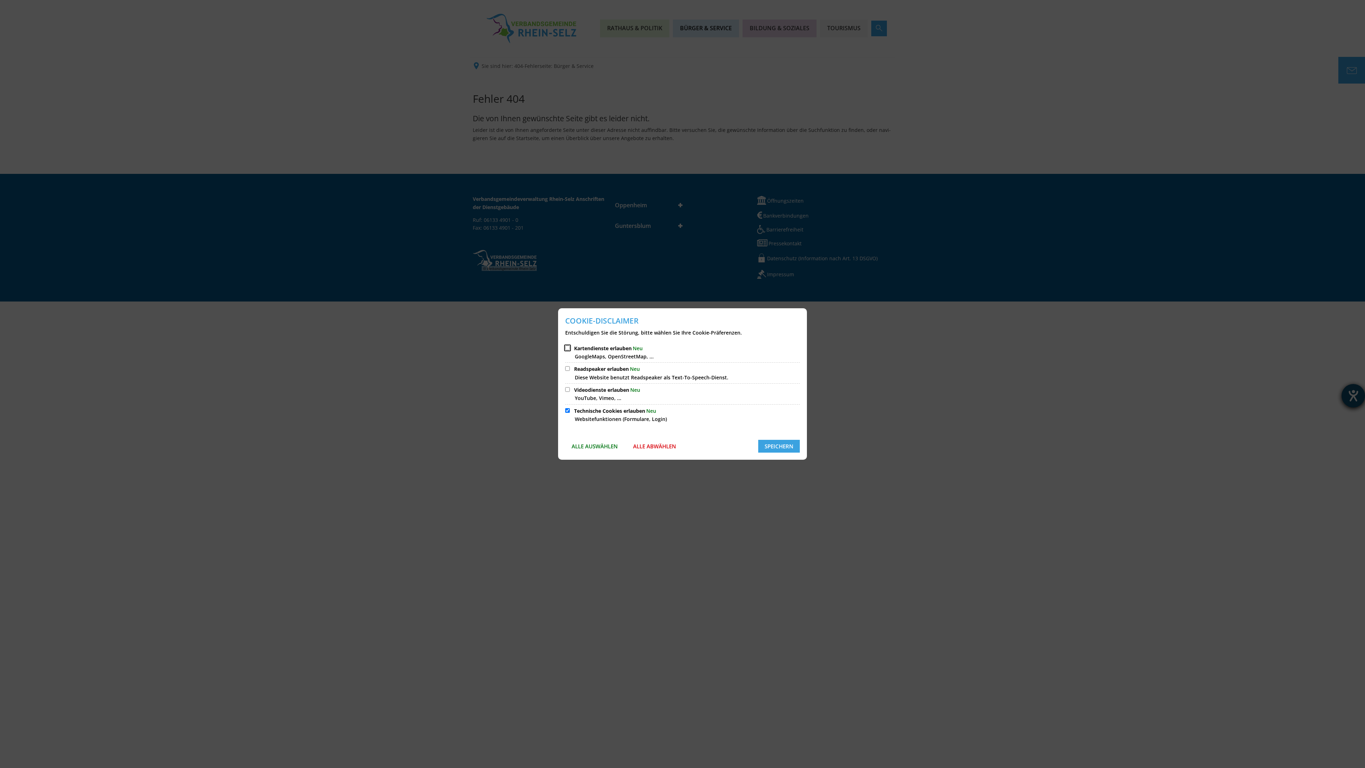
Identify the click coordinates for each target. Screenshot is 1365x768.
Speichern (779, 446)
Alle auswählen (595, 446)
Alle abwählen (654, 446)
